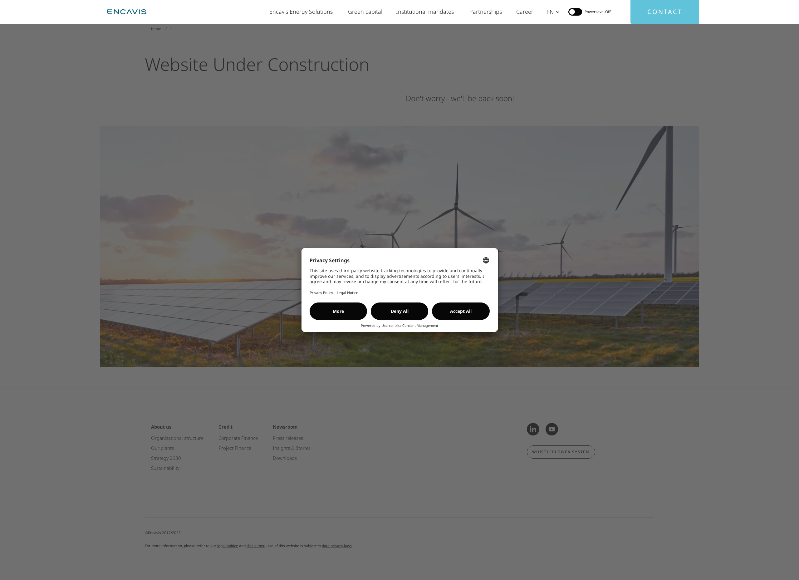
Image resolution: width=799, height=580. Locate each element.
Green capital (366, 11)
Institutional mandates (426, 11)
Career (525, 11)
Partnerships (486, 11)
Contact (664, 11)
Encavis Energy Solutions (302, 11)
